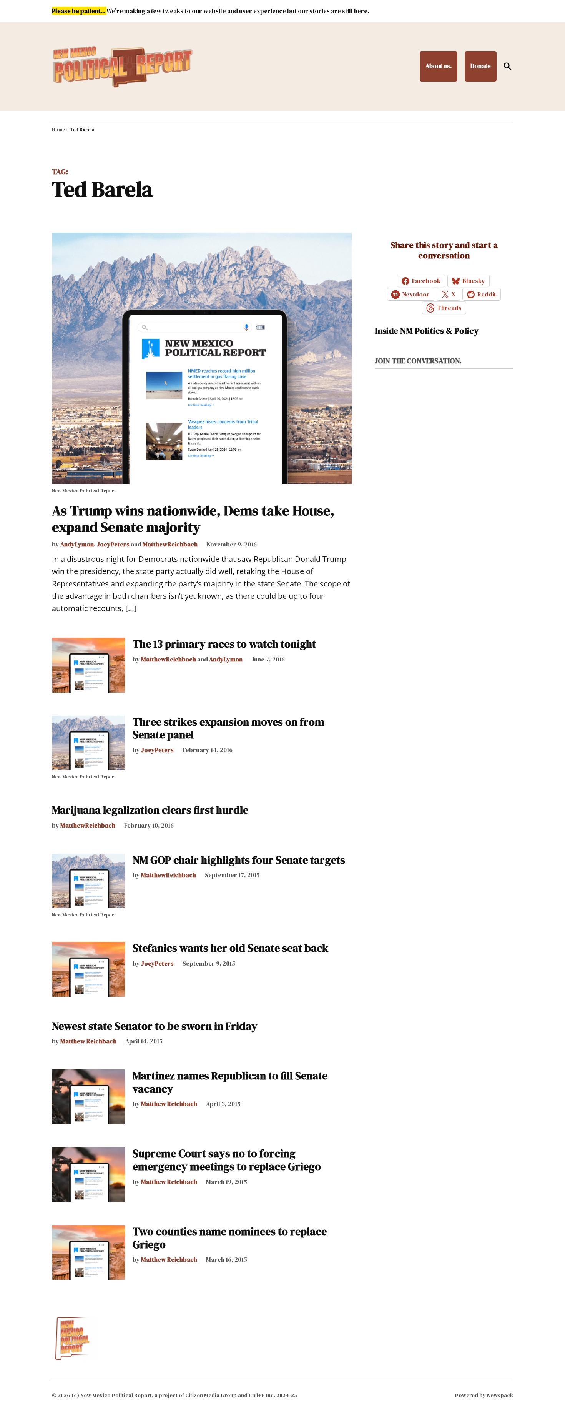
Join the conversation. (418, 361)
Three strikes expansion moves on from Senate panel (228, 728)
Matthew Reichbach (88, 1041)
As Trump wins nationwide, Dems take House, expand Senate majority (193, 518)
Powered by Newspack (484, 1395)
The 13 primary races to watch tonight (224, 643)
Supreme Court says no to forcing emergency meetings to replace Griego (227, 1160)
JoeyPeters (113, 544)
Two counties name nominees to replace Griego (230, 1238)
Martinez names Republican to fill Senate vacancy (230, 1082)
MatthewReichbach (170, 544)
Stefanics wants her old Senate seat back (231, 948)
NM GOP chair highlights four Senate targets (239, 860)
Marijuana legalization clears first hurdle (150, 810)
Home (58, 130)
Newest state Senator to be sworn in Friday (155, 1026)
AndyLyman (77, 544)
